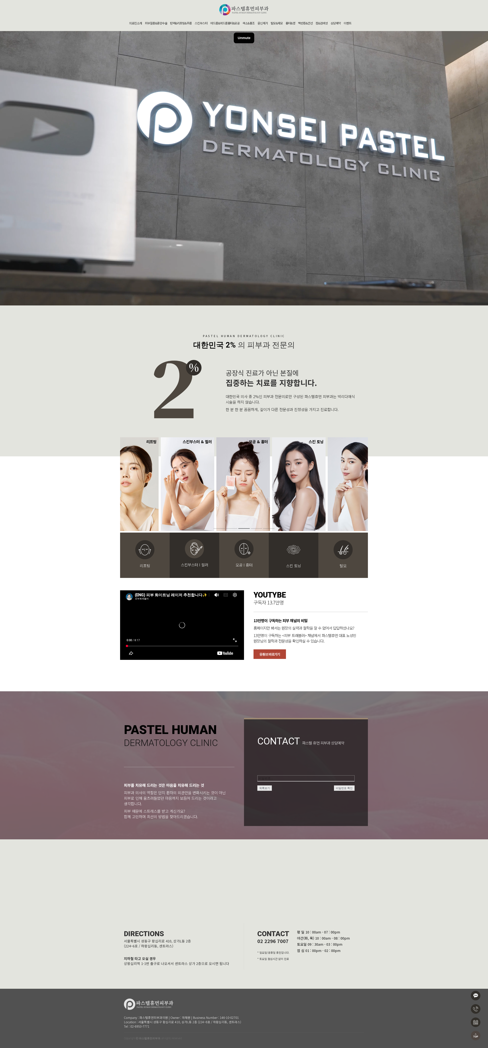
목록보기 (264, 788)
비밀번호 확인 (344, 788)
